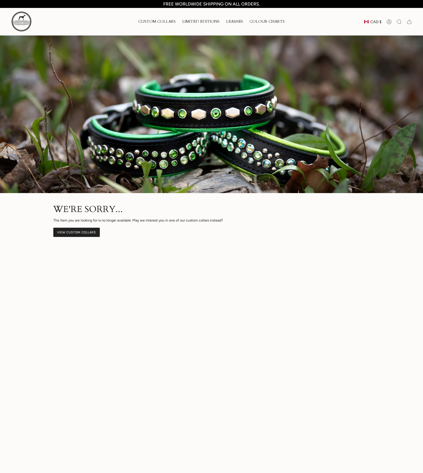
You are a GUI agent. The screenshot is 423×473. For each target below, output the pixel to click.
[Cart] (409, 22)
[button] (157, 21)
